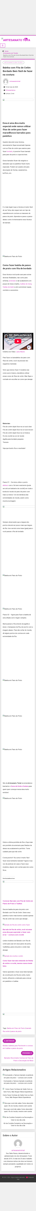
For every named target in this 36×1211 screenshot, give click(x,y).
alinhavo (5, 485)
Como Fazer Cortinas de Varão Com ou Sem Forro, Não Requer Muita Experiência (18, 1096)
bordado (10, 151)
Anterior (10, 1041)
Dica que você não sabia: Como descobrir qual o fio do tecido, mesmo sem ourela (18, 1110)
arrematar (12, 281)
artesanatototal (15, 81)
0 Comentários (10, 90)
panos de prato (16, 1031)
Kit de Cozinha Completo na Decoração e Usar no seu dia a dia (18, 1124)
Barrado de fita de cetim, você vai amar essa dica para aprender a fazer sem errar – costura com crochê (17, 932)
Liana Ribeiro (20, 352)
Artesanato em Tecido (10, 53)
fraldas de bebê (8, 287)
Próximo (26, 1053)
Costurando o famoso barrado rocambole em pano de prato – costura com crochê (18, 1082)
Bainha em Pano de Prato (16, 1028)
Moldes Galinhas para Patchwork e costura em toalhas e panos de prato (18, 1047)
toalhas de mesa (26, 284)
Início (6, 51)
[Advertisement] (18, 17)
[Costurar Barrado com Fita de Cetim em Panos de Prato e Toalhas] (18, 889)
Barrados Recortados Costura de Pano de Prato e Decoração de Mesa (18, 1059)
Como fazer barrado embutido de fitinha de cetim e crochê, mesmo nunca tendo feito (18, 963)
